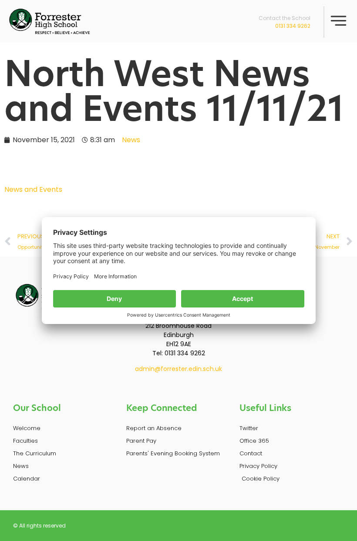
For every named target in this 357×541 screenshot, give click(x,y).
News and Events (33, 189)
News (131, 140)
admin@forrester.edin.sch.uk (178, 368)
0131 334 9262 (292, 26)
